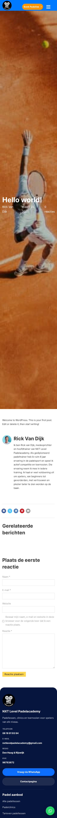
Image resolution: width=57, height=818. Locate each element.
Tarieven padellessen (14, 813)
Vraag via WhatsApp (28, 771)
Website (6, 603)
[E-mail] (28, 511)
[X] (10, 511)
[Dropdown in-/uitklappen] (48, 6)
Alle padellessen (11, 801)
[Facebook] (4, 511)
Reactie (7, 631)
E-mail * (6, 590)
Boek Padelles (31, 6)
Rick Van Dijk (29, 438)
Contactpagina (28, 781)
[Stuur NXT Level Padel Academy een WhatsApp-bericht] (50, 810)
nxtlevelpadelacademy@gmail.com (22, 743)
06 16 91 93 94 (10, 733)
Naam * (6, 576)
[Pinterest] (22, 511)
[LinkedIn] (16, 511)
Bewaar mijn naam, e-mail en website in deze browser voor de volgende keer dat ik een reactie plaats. (29, 620)
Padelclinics (8, 807)
